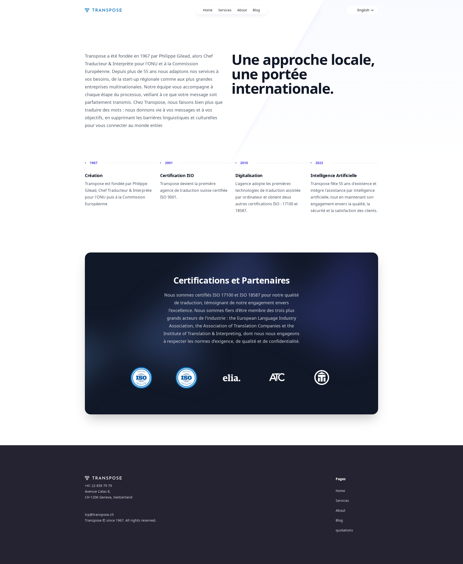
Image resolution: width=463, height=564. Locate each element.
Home (207, 10)
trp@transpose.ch (99, 514)
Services (225, 10)
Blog (256, 10)
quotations (344, 530)
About (242, 10)
